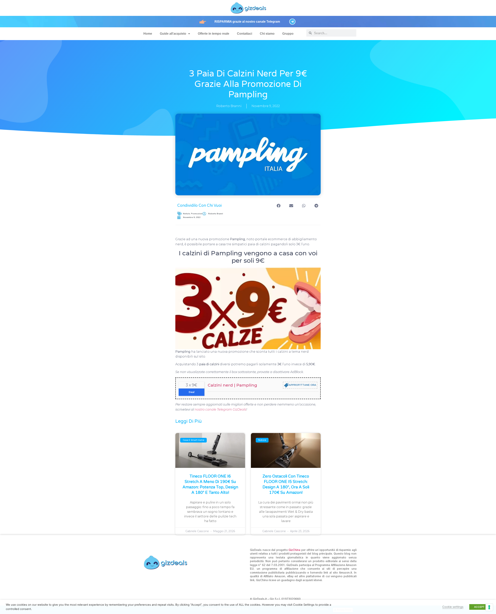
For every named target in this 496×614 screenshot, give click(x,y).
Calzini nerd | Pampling (232, 385)
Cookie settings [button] (452, 607)
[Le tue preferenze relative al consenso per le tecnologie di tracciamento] (489, 607)
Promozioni (196, 213)
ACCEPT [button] (479, 606)
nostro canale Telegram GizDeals (220, 409)
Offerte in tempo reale (213, 33)
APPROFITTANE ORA (302, 384)
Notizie (186, 213)
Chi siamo (267, 33)
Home (147, 33)
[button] (278, 205)
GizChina (294, 550)
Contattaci (244, 33)
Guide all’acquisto (173, 33)
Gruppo (288, 33)
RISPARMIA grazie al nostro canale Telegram (247, 21)
